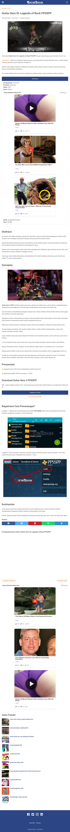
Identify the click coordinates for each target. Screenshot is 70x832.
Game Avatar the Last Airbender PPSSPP (22, 736)
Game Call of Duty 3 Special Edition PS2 (21, 719)
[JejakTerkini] (35, 2)
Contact (38, 823)
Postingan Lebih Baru (9, 580)
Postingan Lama (62, 580)
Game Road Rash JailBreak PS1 (19, 728)
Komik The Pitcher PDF (16, 762)
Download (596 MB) (35, 397)
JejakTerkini (40, 829)
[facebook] (8, 523)
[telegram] (61, 523)
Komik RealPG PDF (15, 779)
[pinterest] (35, 523)
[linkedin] (41, 815)
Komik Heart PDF (15, 754)
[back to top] (66, 828)
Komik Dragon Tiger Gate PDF (18, 797)
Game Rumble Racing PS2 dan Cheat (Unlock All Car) (25, 771)
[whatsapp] (48, 523)
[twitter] (21, 523)
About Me (32, 823)
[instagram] (37, 815)
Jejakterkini (5, 60)
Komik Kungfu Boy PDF (16, 788)
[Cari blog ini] (67, 2)
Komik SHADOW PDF (16, 745)
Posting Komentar (25, 18)
